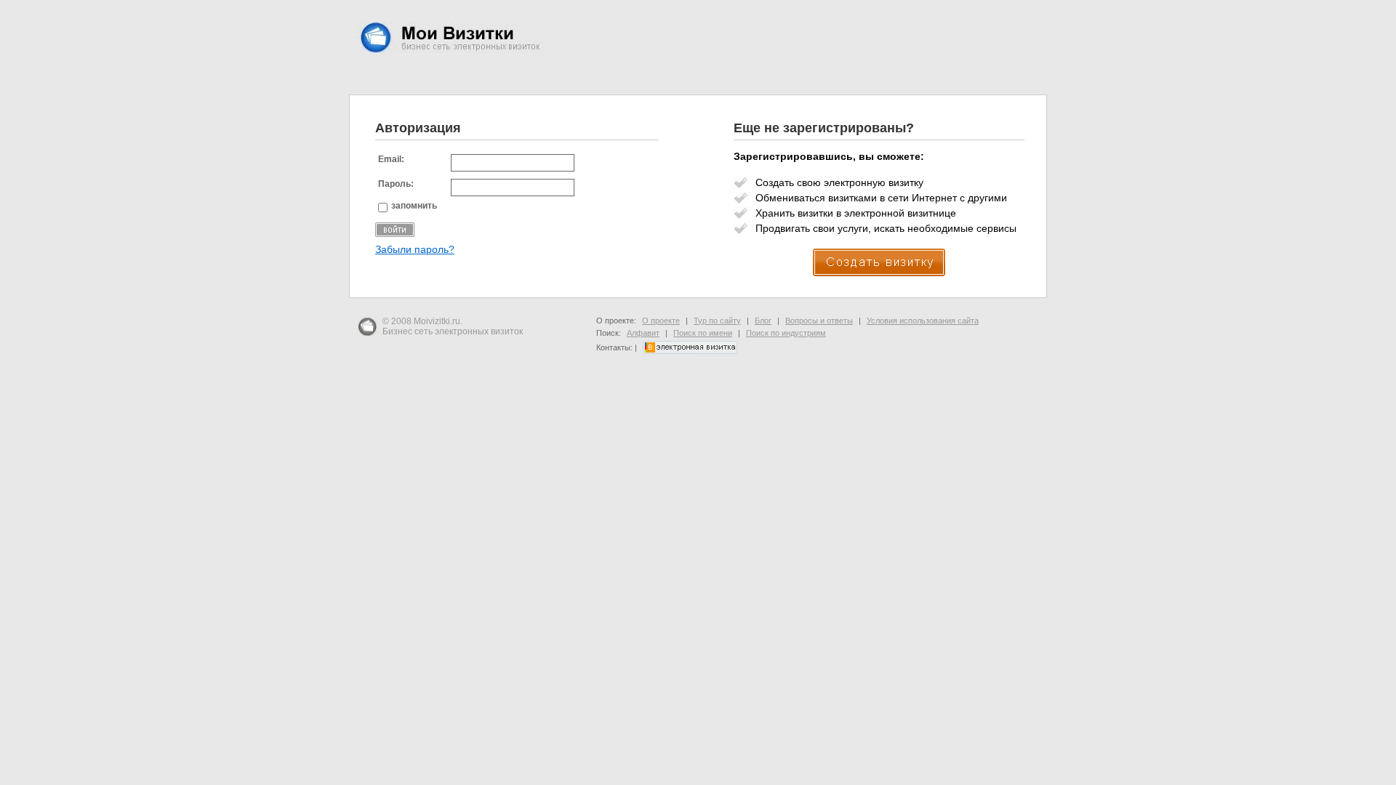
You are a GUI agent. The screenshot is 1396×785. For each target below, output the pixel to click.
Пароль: (396, 184)
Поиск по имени (702, 333)
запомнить (414, 206)
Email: (391, 159)
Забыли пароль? (414, 249)
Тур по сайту (717, 320)
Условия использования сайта (923, 320)
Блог (763, 320)
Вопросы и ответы (819, 320)
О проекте (661, 320)
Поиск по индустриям (786, 333)
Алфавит (643, 333)
